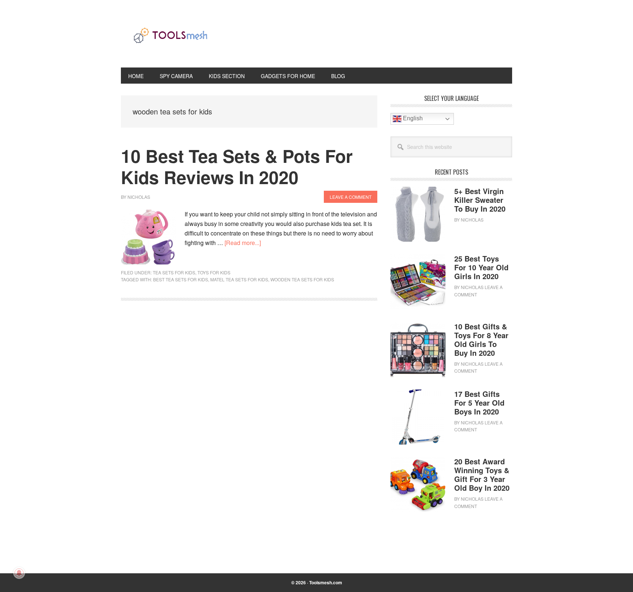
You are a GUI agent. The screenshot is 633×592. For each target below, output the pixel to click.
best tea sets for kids (180, 279)
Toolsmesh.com (325, 582)
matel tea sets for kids (239, 279)
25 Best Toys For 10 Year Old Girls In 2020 (481, 267)
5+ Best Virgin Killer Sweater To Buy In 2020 (480, 200)
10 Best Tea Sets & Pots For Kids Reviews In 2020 (237, 166)
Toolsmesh (170, 39)
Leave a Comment (350, 197)
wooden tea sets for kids (302, 279)
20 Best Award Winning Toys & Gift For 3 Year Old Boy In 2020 (482, 474)
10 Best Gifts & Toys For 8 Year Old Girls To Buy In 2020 (481, 339)
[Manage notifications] (19, 573)
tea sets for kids (174, 272)
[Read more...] (243, 242)
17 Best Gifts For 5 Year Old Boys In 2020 (479, 402)
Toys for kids (213, 272)
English (412, 118)
